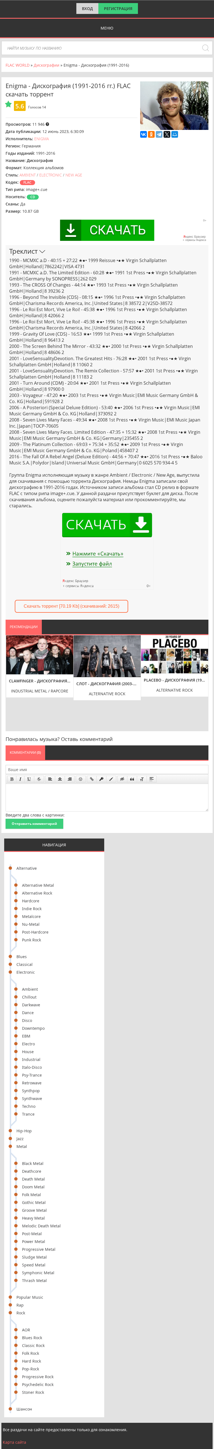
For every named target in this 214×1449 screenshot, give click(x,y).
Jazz (20, 1138)
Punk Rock (31, 939)
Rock (20, 1312)
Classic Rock (33, 1345)
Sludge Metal (34, 1257)
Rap (20, 1305)
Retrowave (32, 1082)
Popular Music (29, 1297)
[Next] (202, 679)
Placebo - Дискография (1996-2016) (174, 680)
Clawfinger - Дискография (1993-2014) (39, 681)
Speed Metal (33, 1265)
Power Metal (33, 1241)
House (28, 1051)
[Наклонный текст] (20, 779)
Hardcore (30, 900)
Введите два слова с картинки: (35, 815)
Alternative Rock (37, 893)
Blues (21, 956)
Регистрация (118, 8)
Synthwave (32, 1098)
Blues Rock (32, 1337)
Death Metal (33, 1179)
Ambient (30, 989)
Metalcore (31, 916)
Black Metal (32, 1163)
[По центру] (60, 779)
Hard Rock (31, 1361)
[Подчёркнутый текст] (29, 779)
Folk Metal (31, 1194)
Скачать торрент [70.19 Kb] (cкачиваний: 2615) (71, 606)
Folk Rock (30, 1353)
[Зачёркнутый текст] (39, 779)
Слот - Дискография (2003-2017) (107, 683)
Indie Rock (32, 908)
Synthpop (31, 1090)
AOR (26, 1329)
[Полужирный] (11, 779)
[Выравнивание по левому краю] (50, 779)
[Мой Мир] (174, 134)
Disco (27, 1020)
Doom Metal (33, 1186)
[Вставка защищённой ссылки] (101, 779)
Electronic (25, 972)
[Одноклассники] (151, 134)
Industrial (31, 1059)
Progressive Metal (38, 1249)
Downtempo (33, 1028)
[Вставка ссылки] (92, 779)
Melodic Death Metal (41, 1225)
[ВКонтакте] (143, 134)
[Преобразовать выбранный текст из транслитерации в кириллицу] (142, 779)
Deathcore (31, 1171)
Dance (28, 1012)
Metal (21, 1146)
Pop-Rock (30, 1369)
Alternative (26, 868)
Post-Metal (32, 1233)
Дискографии (46, 65)
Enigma (41, 138)
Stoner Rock (33, 1392)
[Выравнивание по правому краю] (70, 779)
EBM (26, 1036)
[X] (167, 134)
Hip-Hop (24, 1130)
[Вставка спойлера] (152, 779)
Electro (28, 1043)
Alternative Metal (38, 885)
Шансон (24, 1409)
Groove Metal (34, 1210)
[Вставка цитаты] (132, 779)
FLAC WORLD (18, 65)
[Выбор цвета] (111, 779)
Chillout (29, 997)
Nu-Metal (31, 924)
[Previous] (11, 679)
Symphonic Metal (38, 1272)
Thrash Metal (34, 1280)
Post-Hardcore (35, 932)
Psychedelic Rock (38, 1384)
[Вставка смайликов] (81, 779)
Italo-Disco (32, 1067)
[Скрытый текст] (122, 779)
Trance (28, 1114)
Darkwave (31, 1004)
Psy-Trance (32, 1075)
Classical (24, 964)
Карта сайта (14, 1442)
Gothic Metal (34, 1202)
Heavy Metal (33, 1218)
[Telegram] (159, 134)
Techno (28, 1106)
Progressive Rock (38, 1376)
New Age (73, 175)
